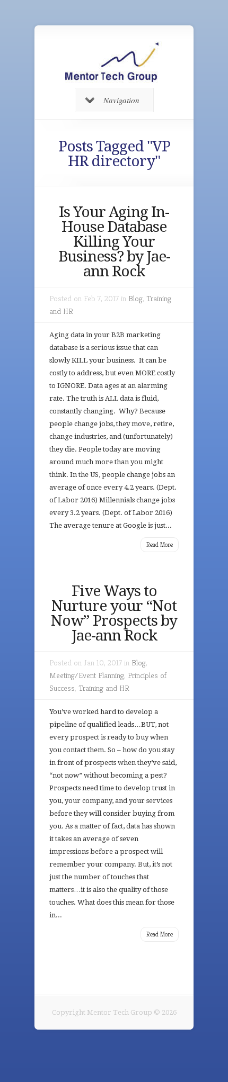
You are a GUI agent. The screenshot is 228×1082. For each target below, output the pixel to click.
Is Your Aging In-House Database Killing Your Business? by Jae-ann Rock (114, 241)
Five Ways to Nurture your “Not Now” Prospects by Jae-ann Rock (114, 613)
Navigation (121, 100)
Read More (159, 544)
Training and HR (103, 688)
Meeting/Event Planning (86, 675)
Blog (135, 298)
